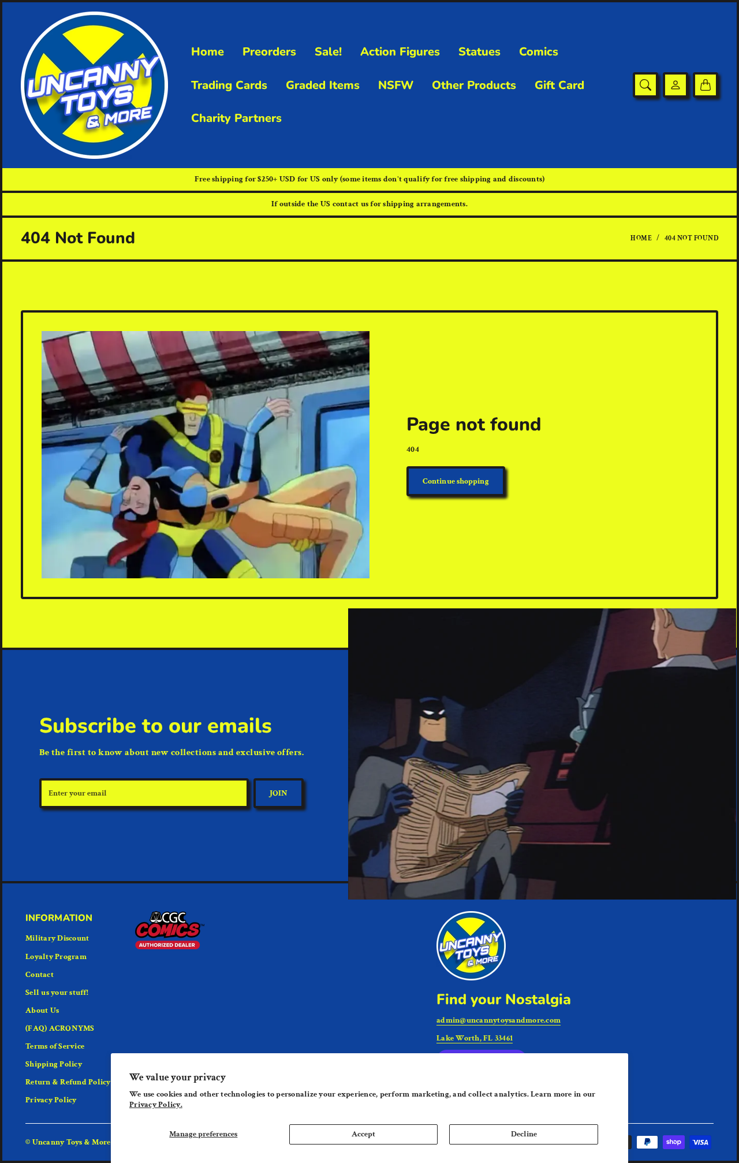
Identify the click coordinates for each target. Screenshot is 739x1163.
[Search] (645, 85)
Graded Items (323, 85)
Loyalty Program (56, 957)
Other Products (474, 85)
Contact (39, 974)
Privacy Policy (51, 1100)
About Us (42, 1010)
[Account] (675, 85)
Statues (479, 52)
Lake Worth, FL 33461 (474, 1038)
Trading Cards (229, 85)
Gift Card (559, 85)
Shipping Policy (53, 1064)
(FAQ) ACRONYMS (60, 1028)
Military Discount (57, 938)
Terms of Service (54, 1046)
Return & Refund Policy (68, 1082)
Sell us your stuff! (56, 992)
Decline (524, 1134)
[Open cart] (705, 85)
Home (207, 52)
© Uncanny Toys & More (67, 1142)
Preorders (269, 52)
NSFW (395, 85)
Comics (538, 52)
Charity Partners (236, 118)
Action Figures (400, 52)
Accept (363, 1134)
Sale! (328, 52)
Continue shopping (456, 481)
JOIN (279, 793)
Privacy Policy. (155, 1104)
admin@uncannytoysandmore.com (498, 1020)
